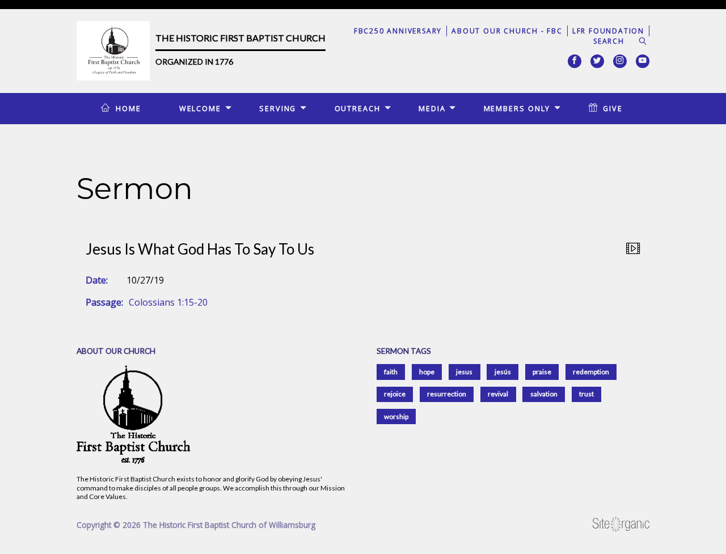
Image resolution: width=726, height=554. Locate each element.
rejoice (395, 394)
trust (586, 394)
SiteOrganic (621, 524)
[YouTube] (642, 61)
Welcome (200, 108)
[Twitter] (597, 61)
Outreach (358, 108)
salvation (544, 394)
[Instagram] (620, 61)
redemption (591, 371)
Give (613, 108)
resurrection (446, 394)
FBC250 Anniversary (398, 31)
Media (432, 108)
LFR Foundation (608, 31)
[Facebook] (574, 61)
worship (396, 416)
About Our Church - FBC (507, 31)
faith (391, 371)
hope (426, 371)
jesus (464, 371)
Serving (277, 108)
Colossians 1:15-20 (168, 302)
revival (498, 394)
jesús (503, 371)
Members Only (517, 108)
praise (542, 371)
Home (128, 108)
